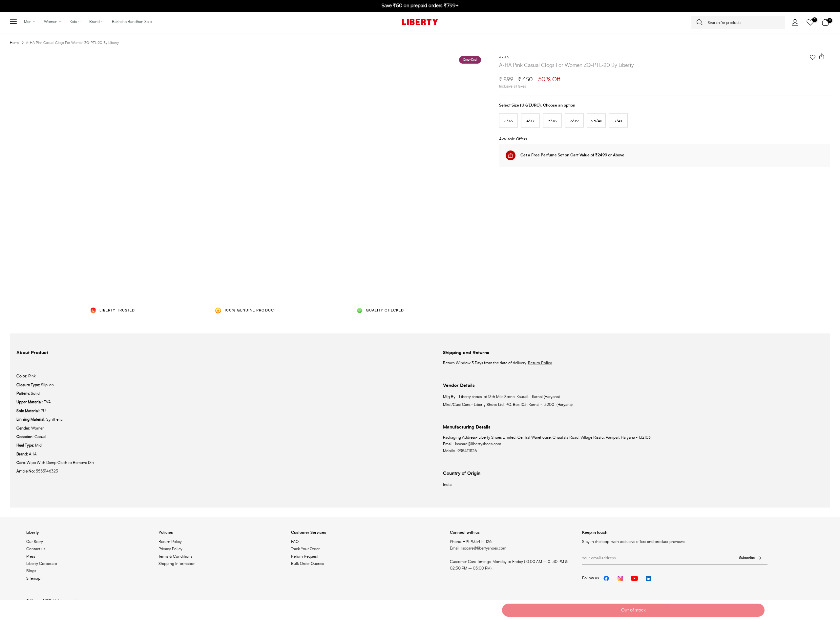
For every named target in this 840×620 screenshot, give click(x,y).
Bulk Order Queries (307, 564)
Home (14, 43)
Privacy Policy (170, 549)
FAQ (295, 542)
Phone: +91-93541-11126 (471, 542)
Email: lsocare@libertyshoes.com (478, 548)
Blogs (31, 571)
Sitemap (33, 578)
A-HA (504, 57)
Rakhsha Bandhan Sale (132, 22)
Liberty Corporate (41, 564)
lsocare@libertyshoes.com (478, 444)
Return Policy (540, 363)
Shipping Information (177, 564)
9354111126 (467, 451)
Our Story (34, 542)
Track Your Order (305, 549)
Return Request (304, 556)
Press (30, 556)
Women (50, 22)
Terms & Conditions (175, 556)
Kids (73, 22)
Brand (94, 22)
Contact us (35, 549)
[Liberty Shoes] (420, 22)
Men (28, 22)
